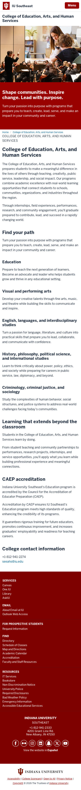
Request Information (15, 628)
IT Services (9, 676)
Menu (72, 5)
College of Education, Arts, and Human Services (38, 18)
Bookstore (8, 680)
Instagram (32, 743)
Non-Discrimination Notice (18, 684)
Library (6, 593)
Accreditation (10, 657)
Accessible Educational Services (22, 705)
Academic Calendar (14, 653)
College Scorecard (32, 778)
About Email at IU (13, 610)
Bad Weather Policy (14, 697)
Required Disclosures (15, 693)
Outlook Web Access (15, 614)
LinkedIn (40, 743)
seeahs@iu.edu (12, 562)
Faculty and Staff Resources (19, 662)
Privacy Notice (64, 778)
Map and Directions (14, 649)
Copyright (18, 783)
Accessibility (13, 778)
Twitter (57, 743)
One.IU (6, 589)
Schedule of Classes (14, 645)
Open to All (49, 778)
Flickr (24, 743)
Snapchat (48, 743)
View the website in (40, 750)
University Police (12, 689)
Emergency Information (17, 701)
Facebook (15, 743)
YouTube (65, 743)
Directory (8, 641)
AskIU (6, 598)
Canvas (6, 585)
